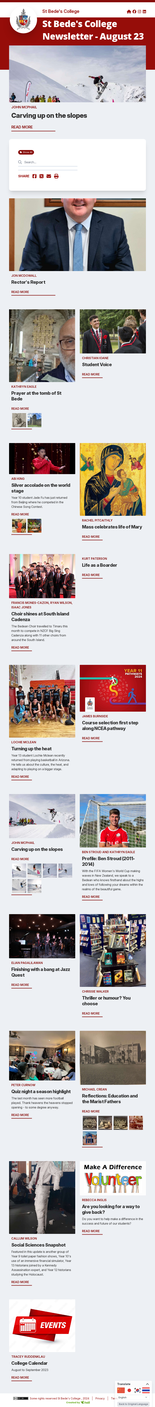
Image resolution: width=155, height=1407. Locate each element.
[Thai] (146, 1390)
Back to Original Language (133, 1404)
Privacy (100, 1398)
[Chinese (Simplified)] (121, 1390)
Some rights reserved (44, 1398)
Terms (115, 1398)
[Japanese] (129, 1390)
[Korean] (137, 1390)
